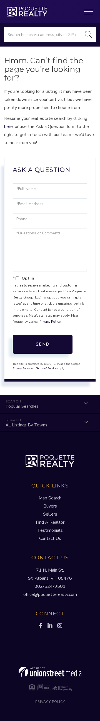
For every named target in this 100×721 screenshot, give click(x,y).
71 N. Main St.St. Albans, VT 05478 (50, 574)
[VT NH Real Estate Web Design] (50, 672)
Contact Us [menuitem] (50, 538)
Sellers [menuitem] (50, 514)
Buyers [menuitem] (50, 506)
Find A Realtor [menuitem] (50, 522)
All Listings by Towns (26, 425)
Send (43, 344)
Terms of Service (46, 368)
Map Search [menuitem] (50, 498)
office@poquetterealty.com (50, 594)
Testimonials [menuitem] (50, 530)
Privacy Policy (49, 321)
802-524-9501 (50, 586)
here (8, 126)
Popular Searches (22, 406)
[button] (88, 34)
